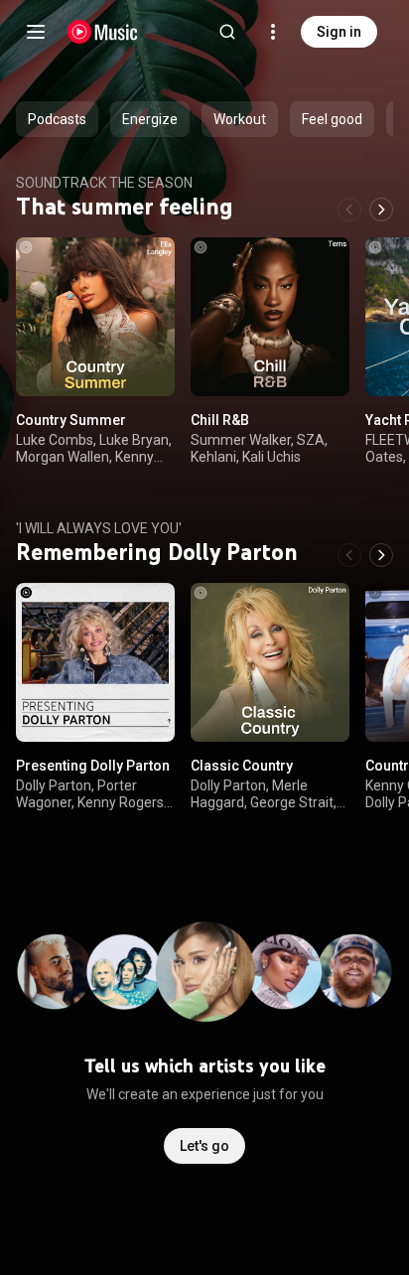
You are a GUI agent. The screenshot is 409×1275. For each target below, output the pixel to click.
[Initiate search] (227, 32)
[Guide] (36, 32)
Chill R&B (220, 420)
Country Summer (71, 420)
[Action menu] (153, 263)
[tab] (57, 119)
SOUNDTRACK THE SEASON (104, 183)
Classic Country (242, 766)
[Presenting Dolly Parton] (95, 662)
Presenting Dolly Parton (93, 766)
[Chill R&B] (270, 316)
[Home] (103, 32)
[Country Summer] (95, 316)
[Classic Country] (270, 662)
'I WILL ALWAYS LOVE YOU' (99, 528)
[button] (143, 364)
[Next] (381, 209)
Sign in (339, 32)
